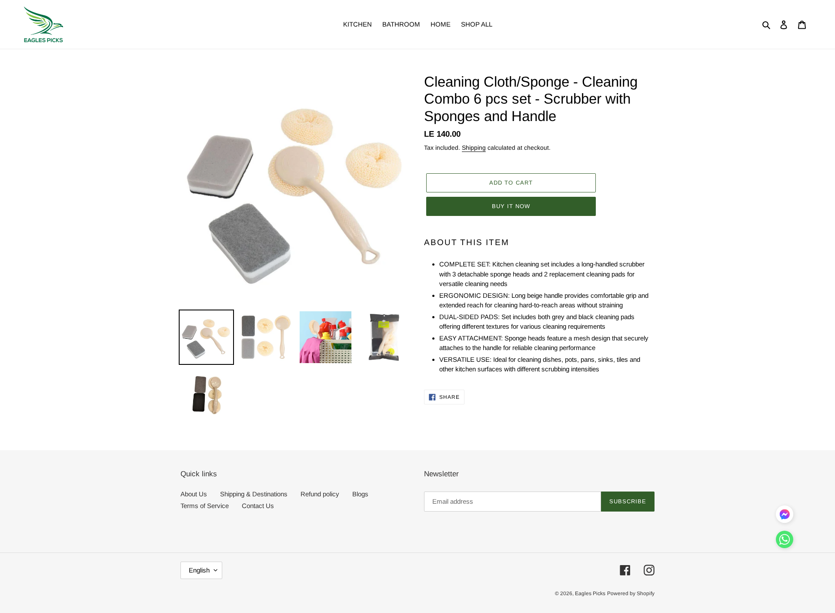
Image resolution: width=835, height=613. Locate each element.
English (199, 570)
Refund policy (320, 494)
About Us (193, 494)
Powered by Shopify (631, 593)
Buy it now (511, 206)
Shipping (474, 147)
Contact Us (258, 505)
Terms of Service (204, 505)
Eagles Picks (590, 593)
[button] (784, 541)
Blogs (360, 494)
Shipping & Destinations (253, 494)
